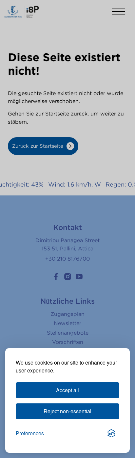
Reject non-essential (67, 411)
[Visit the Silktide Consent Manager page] (111, 433)
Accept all (67, 390)
